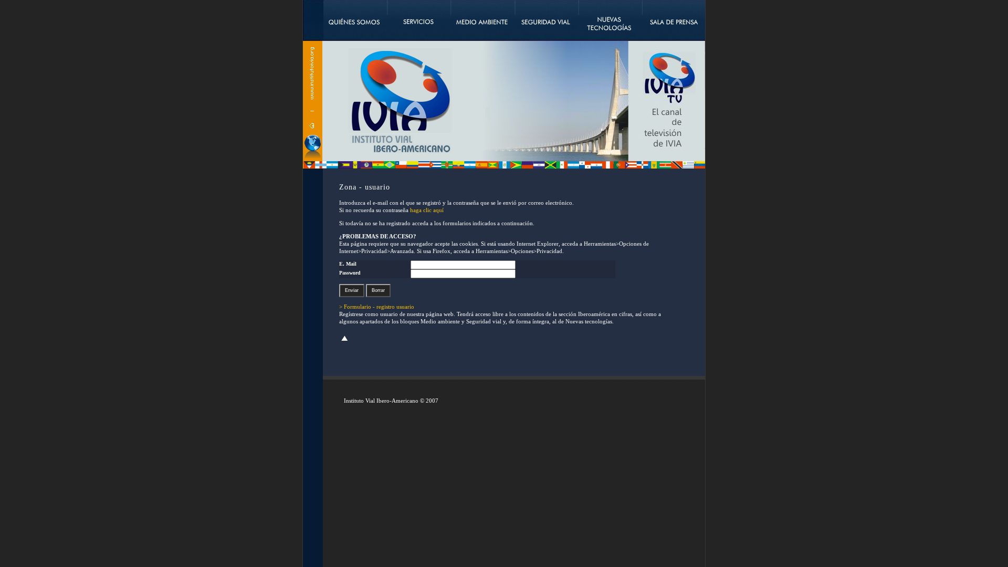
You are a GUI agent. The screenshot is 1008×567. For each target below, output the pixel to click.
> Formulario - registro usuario (376, 306)
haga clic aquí (427, 210)
